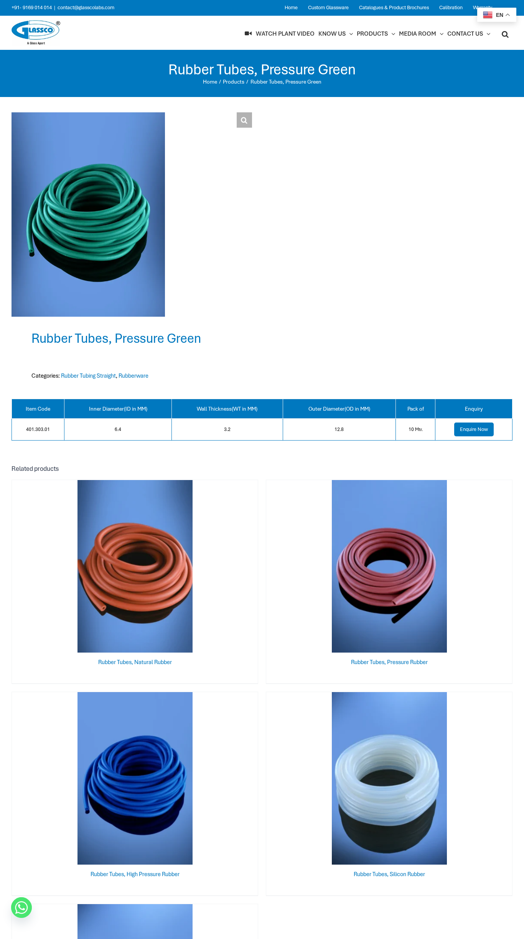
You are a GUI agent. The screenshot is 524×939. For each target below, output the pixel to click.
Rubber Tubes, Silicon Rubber (389, 874)
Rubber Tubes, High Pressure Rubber (135, 874)
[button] (505, 34)
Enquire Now (474, 429)
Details (134, 568)
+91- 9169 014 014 (32, 7)
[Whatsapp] (21, 907)
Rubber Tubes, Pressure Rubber (389, 662)
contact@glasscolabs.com (86, 7)
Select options (374, 780)
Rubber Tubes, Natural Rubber (135, 662)
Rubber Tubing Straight (88, 376)
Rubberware (133, 376)
